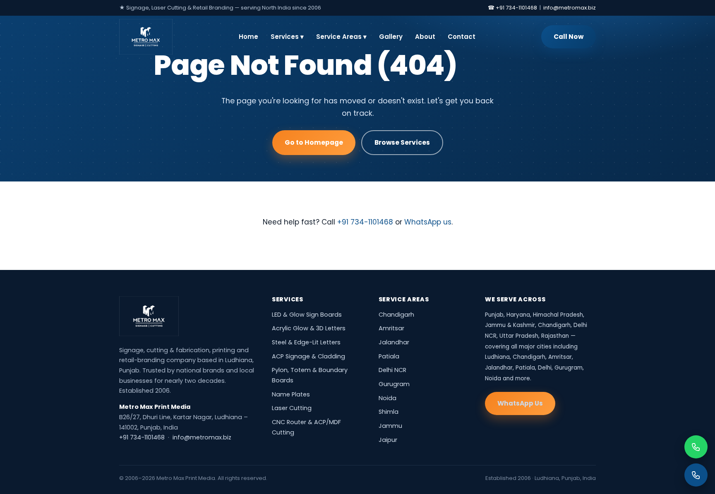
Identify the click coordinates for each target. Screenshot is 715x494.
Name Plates (291, 394)
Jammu (390, 426)
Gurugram (394, 384)
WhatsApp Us (520, 403)
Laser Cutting (292, 408)
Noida (387, 398)
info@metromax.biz (569, 8)
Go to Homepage (314, 142)
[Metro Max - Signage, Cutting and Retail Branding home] (146, 37)
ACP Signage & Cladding (308, 356)
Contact (461, 36)
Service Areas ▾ (341, 36)
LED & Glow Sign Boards (307, 314)
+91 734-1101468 (365, 222)
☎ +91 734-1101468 (512, 8)
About (425, 36)
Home (248, 36)
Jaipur (388, 440)
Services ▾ (287, 36)
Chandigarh (396, 314)
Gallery (391, 36)
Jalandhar (394, 342)
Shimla (388, 412)
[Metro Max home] (149, 316)
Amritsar (391, 328)
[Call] (696, 475)
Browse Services (402, 142)
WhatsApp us (427, 222)
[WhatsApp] (696, 446)
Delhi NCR (392, 370)
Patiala (389, 356)
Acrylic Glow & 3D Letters (309, 328)
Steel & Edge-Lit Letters (306, 342)
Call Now (568, 36)
